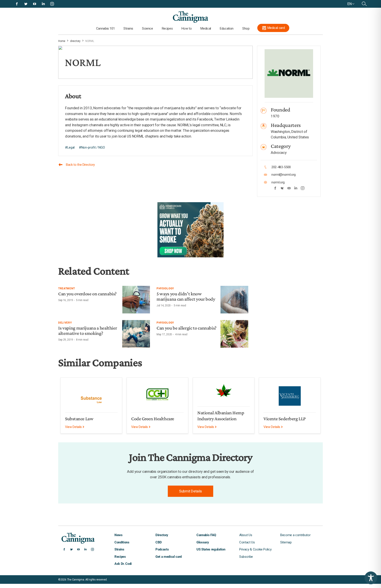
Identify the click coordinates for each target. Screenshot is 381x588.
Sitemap (286, 542)
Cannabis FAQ (206, 535)
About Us (245, 535)
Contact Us (247, 542)
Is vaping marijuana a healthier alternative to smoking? (87, 330)
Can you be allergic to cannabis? (187, 328)
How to (186, 28)
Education (226, 28)
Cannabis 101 (105, 28)
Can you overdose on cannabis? (87, 293)
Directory (161, 535)
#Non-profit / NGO (92, 147)
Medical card (276, 28)
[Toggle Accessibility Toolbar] (371, 578)
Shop (246, 28)
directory (75, 41)
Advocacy (278, 152)
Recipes (167, 28)
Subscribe (246, 557)
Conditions (121, 542)
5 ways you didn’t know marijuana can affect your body (186, 296)
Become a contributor (295, 535)
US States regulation (210, 549)
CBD (158, 542)
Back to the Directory (80, 165)
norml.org (278, 182)
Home (61, 41)
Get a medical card (168, 557)
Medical (205, 28)
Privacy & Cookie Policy (255, 549)
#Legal (70, 147)
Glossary (202, 542)
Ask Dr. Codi (123, 564)
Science (147, 28)
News (118, 535)
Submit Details (190, 491)
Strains (128, 28)
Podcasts (162, 549)
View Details (74, 427)
